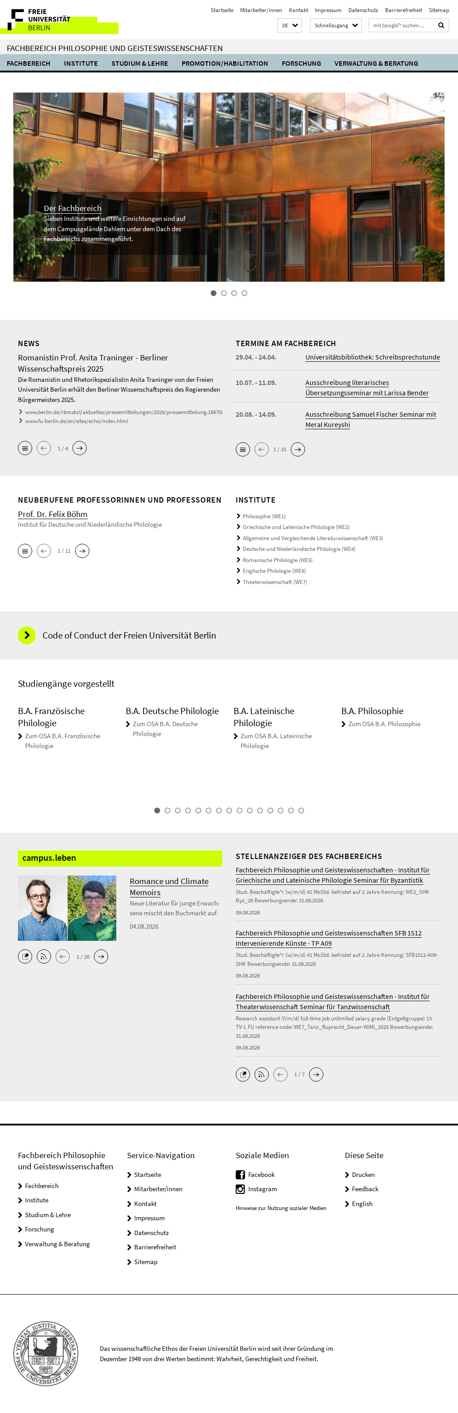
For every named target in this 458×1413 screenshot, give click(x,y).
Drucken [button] (363, 1174)
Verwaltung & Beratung (376, 63)
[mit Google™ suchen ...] (441, 25)
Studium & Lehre (139, 63)
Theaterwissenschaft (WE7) (275, 582)
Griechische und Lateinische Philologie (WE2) (296, 527)
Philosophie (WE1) (264, 516)
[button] (289, 25)
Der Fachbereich (73, 208)
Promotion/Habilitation (225, 63)
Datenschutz (363, 10)
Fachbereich (29, 63)
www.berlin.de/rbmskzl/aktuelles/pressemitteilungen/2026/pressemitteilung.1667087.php (131, 412)
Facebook (261, 1174)
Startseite (222, 10)
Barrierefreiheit (403, 10)
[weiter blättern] (444, 749)
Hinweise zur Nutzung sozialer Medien (281, 1208)
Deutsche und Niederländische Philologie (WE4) (299, 549)
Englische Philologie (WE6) (274, 571)
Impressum (328, 10)
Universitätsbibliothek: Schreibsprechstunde (372, 356)
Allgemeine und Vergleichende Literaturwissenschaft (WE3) (313, 538)
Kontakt (298, 10)
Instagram (262, 1189)
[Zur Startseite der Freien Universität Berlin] (59, 19)
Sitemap (439, 10)
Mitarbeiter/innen (261, 10)
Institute (81, 63)
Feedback (365, 1189)
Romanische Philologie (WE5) (278, 560)
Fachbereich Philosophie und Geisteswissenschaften (115, 47)
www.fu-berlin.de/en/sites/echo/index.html (76, 421)
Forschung (301, 63)
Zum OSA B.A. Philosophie (384, 723)
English (362, 1203)
